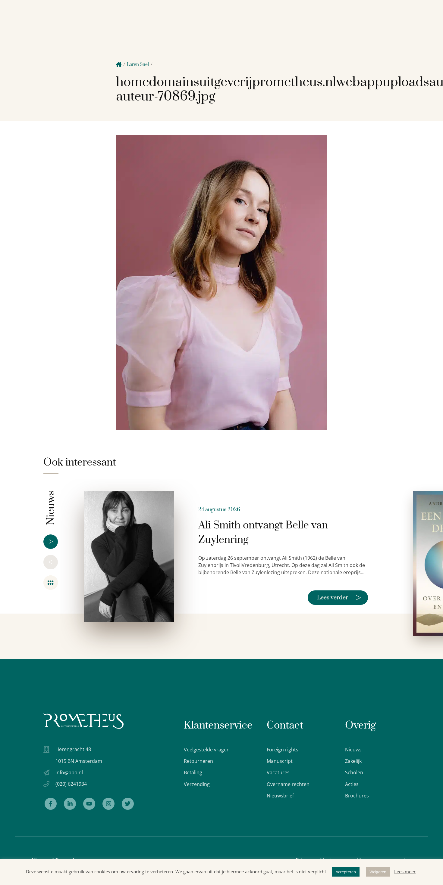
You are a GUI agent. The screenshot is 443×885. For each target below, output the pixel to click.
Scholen (354, 772)
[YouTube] (89, 804)
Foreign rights (282, 749)
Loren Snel (138, 64)
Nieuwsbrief (280, 795)
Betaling (193, 772)
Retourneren (198, 761)
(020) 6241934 (71, 784)
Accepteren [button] (346, 871)
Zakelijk (353, 761)
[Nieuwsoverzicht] (50, 582)
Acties (352, 784)
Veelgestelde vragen (207, 749)
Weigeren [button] (377, 871)
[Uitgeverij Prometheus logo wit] (83, 721)
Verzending (197, 784)
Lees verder (339, 597)
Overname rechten (288, 784)
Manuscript (280, 761)
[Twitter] (128, 804)
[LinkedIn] (70, 804)
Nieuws (353, 749)
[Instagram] (108, 804)
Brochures (357, 795)
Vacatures (278, 772)
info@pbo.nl (69, 772)
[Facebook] (51, 804)
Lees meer (405, 871)
